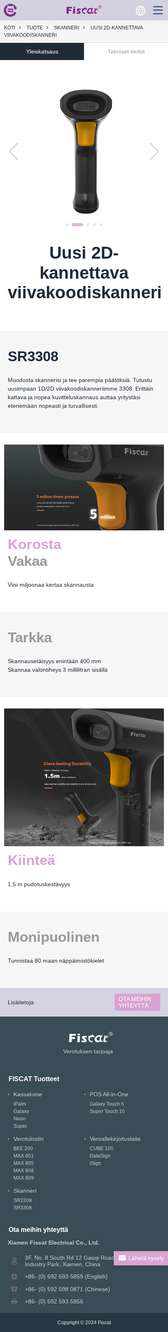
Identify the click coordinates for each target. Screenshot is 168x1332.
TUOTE (35, 28)
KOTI (9, 28)
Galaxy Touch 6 (107, 1104)
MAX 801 (23, 1156)
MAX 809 (23, 1178)
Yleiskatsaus (42, 51)
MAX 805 (23, 1163)
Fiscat (104, 1322)
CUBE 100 (101, 1148)
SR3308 (22, 1208)
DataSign (100, 1156)
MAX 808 (23, 1170)
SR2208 (22, 1200)
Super (20, 1126)
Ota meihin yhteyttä (135, 1002)
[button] (67, 224)
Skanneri (66, 28)
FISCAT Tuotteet (34, 1078)
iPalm (19, 1104)
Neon (19, 1119)
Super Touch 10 (107, 1111)
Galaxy (21, 1111)
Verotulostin (28, 1138)
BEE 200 (23, 1148)
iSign (95, 1163)
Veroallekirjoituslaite (115, 1138)
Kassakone (27, 1094)
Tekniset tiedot (126, 51)
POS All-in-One (109, 1094)
